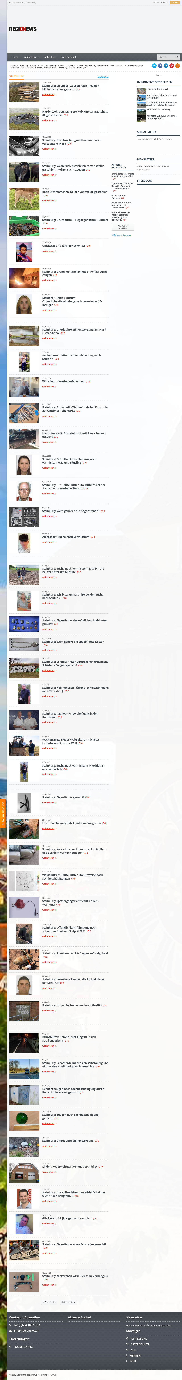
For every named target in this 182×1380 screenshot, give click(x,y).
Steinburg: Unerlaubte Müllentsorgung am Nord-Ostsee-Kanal (74, 331)
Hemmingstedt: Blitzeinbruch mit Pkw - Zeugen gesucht (73, 434)
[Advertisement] (126, 29)
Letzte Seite (67, 1302)
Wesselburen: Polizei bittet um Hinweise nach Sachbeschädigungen (72, 876)
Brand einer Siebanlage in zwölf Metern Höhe (123, 175)
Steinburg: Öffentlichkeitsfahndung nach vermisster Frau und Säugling (69, 460)
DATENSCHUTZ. (140, 1344)
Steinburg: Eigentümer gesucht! (63, 797)
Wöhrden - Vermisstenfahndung (63, 381)
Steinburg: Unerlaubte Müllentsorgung (68, 1140)
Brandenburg (50, 66)
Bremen (61, 66)
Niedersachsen (116, 66)
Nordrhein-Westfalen (134, 66)
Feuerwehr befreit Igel (157, 89)
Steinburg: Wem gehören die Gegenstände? (70, 511)
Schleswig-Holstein (67, 68)
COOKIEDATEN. (23, 1347)
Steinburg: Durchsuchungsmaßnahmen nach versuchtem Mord (71, 141)
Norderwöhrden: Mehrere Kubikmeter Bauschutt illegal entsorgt (75, 113)
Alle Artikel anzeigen (123, 227)
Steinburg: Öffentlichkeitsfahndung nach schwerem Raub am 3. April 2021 (69, 929)
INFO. (133, 1361)
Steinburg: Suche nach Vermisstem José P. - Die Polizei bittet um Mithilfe (73, 570)
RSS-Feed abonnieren (2, 813)
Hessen (80, 66)
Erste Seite (50, 1302)
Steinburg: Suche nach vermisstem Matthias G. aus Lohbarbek (73, 767)
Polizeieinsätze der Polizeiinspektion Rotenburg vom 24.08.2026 (121, 216)
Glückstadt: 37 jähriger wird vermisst (67, 1218)
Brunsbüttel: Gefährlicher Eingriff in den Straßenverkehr (69, 1038)
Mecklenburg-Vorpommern (96, 66)
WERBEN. (135, 1355)
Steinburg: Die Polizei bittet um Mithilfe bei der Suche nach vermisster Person (73, 486)
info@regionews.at (26, 1331)
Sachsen (38, 68)
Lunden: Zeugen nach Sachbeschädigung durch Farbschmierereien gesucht (73, 1090)
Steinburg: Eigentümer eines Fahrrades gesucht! (74, 1244)
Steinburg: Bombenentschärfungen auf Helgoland (75, 953)
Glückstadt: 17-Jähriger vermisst (63, 245)
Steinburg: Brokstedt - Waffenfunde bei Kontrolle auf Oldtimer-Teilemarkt (75, 408)
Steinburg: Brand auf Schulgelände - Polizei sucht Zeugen (74, 273)
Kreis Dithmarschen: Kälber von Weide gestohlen (74, 192)
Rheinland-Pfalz (17, 68)
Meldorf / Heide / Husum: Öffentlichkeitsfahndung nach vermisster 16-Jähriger (72, 301)
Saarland (29, 68)
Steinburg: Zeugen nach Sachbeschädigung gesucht (70, 1116)
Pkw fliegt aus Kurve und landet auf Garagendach (121, 205)
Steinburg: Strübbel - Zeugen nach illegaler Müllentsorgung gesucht (70, 87)
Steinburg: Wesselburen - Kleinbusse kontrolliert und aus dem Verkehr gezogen (74, 850)
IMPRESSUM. (138, 1339)
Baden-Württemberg (19, 66)
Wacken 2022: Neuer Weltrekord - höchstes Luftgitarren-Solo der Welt (71, 741)
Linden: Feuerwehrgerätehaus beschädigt (69, 1166)
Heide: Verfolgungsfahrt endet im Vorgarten (71, 823)
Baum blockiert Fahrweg (119, 196)
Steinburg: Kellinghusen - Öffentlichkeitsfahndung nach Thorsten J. (75, 689)
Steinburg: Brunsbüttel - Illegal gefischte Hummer (75, 220)
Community (31, 3)
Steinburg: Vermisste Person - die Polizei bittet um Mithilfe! (73, 981)
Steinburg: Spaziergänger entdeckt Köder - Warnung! (70, 902)
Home (15, 57)
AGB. (133, 1350)
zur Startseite (103, 76)
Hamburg (71, 66)
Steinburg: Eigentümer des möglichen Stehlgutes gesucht (74, 622)
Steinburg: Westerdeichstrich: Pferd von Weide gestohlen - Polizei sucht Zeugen (73, 167)
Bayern (33, 66)
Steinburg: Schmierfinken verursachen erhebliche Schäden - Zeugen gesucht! (75, 663)
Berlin (40, 66)
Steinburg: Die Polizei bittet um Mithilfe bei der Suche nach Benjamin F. (73, 1194)
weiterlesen (48, 94)
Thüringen (81, 68)
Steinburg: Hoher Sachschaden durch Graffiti (72, 1005)
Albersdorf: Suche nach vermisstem (65, 537)
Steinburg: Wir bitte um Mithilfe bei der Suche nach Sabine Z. (72, 596)
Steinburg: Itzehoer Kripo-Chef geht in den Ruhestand (70, 715)
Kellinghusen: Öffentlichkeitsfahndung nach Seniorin (71, 357)
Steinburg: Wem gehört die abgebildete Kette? (73, 641)
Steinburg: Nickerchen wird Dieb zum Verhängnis (75, 1276)
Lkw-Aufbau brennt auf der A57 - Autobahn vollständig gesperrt (123, 186)
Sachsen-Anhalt (50, 68)
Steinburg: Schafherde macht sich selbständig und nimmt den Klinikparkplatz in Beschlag (75, 1064)
